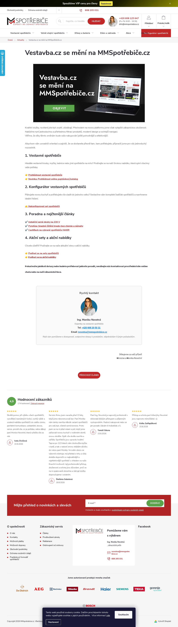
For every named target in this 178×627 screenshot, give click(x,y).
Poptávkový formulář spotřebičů (19, 558)
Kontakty (14, 537)
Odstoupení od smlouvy (53, 545)
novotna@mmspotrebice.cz (92, 332)
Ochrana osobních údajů (37, 10)
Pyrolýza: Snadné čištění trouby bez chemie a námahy (55, 226)
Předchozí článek (89, 375)
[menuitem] (22, 33)
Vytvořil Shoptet (164, 621)
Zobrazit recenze (37, 403)
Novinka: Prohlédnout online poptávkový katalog (53, 179)
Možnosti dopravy (17, 545)
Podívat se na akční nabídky (42, 257)
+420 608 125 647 (129, 18)
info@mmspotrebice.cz (129, 24)
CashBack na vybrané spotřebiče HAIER (48, 230)
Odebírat (155, 503)
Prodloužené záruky (51, 537)
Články (45, 533)
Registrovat (106, 3)
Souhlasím (123, 614)
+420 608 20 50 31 (91, 328)
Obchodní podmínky (15, 10)
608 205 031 (117, 558)
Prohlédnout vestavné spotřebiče (45, 175)
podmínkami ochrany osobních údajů (128, 510)
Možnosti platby (17, 541)
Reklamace (47, 541)
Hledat (96, 21)
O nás (12, 533)
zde (108, 615)
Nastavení (53, 622)
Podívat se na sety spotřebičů (43, 253)
